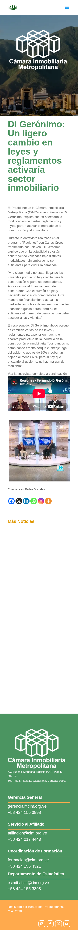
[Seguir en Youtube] (66, 923)
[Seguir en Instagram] (41, 923)
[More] (48, 501)
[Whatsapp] (33, 501)
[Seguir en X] (58, 923)
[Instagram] (41, 501)
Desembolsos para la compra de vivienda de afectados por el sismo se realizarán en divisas (37, 590)
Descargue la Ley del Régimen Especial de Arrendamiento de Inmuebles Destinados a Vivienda (39, 656)
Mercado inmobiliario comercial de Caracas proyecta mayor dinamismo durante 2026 (36, 691)
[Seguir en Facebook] (50, 923)
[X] (19, 501)
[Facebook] (11, 501)
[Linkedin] (26, 501)
